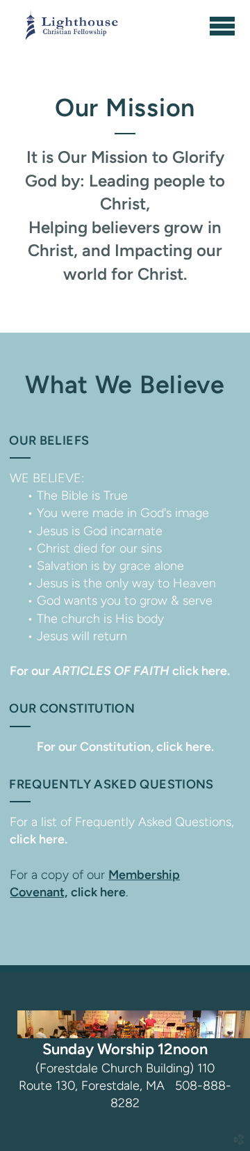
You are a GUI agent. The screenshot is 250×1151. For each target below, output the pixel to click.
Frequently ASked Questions (111, 784)
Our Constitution (72, 708)
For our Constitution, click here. (125, 746)
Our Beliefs (49, 440)
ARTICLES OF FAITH (120, 670)
